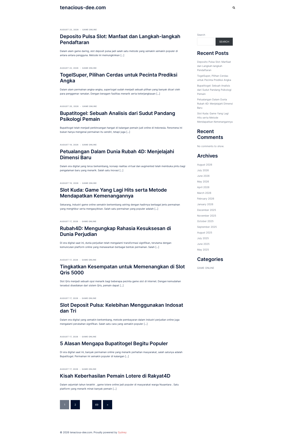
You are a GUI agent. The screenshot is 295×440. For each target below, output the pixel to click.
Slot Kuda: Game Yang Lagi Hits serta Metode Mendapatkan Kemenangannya (113, 193)
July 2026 (203, 170)
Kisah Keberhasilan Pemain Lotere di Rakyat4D (115, 376)
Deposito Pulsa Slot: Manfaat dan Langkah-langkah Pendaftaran (120, 39)
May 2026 (203, 181)
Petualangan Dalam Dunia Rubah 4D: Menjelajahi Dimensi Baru (117, 154)
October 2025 (205, 221)
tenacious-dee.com (83, 7)
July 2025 (203, 238)
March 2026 (204, 192)
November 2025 (206, 215)
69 (96, 404)
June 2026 (203, 175)
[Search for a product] (234, 7)
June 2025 (203, 243)
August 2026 (204, 164)
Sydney (122, 432)
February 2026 (205, 198)
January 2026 (205, 204)
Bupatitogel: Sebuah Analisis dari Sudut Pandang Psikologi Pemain (117, 116)
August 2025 (204, 232)
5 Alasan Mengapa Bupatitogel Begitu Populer (114, 343)
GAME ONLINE (89, 29)
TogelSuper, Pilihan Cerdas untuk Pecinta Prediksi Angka (118, 78)
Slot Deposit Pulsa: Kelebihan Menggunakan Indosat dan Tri (121, 308)
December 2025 (206, 209)
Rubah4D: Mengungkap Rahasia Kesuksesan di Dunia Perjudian (115, 231)
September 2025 (207, 226)
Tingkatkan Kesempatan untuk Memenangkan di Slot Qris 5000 (122, 269)
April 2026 (203, 187)
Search (201, 34)
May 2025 (203, 249)
